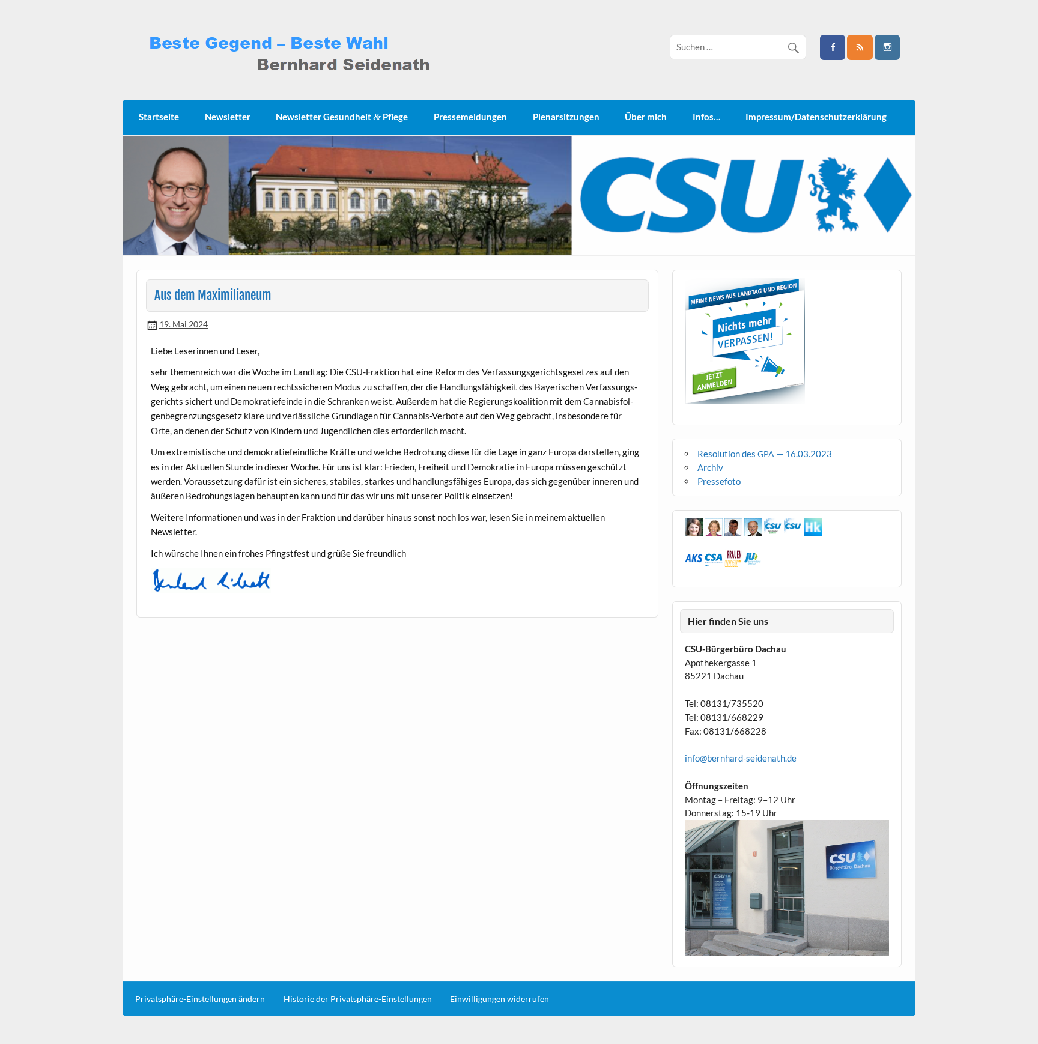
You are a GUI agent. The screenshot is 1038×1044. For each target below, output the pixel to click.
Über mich (646, 116)
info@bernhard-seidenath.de (741, 758)
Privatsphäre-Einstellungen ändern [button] (200, 999)
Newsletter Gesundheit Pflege (342, 117)
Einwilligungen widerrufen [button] (499, 999)
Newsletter (227, 116)
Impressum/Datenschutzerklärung (816, 116)
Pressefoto (719, 481)
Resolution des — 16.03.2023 (764, 453)
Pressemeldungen (470, 116)
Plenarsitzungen (566, 116)
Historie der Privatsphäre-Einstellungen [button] (358, 999)
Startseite (159, 116)
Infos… (706, 116)
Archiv (710, 467)
